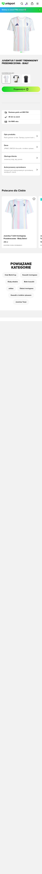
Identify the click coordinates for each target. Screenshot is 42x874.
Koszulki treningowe (29, 275)
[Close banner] (39, 10)
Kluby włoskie (13, 282)
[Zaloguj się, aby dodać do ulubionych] (34, 199)
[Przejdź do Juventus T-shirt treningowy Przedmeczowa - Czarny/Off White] (26, 78)
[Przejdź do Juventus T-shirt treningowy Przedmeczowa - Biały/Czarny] (16, 78)
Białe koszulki (29, 282)
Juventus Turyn (21, 302)
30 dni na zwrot (14, 117)
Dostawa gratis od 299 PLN (18, 112)
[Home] (8, 3)
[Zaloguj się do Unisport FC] (26, 3)
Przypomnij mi (19, 89)
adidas (11, 288)
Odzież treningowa (26, 288)
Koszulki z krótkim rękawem (21, 295)
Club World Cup (10, 275)
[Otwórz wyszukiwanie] (22, 3)
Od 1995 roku (13, 121)
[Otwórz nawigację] (37, 3)
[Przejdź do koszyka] (32, 3)
